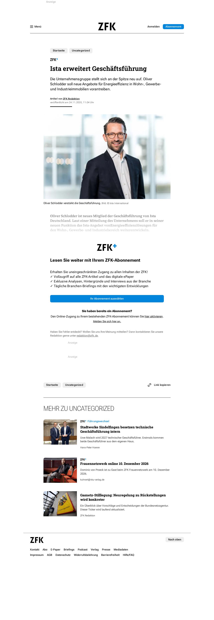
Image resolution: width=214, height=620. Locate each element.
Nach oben (174, 539)
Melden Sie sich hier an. (107, 321)
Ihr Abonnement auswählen (107, 298)
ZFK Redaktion (71, 98)
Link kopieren (162, 384)
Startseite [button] (107, 26)
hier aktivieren (154, 316)
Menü (37, 26)
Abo (173, 26)
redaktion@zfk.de (87, 335)
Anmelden (153, 26)
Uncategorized (81, 50)
